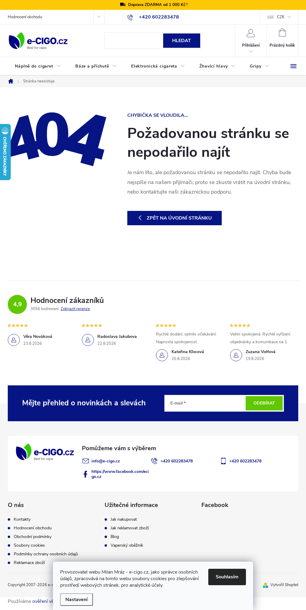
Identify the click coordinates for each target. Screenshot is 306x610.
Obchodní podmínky (32, 536)
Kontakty (22, 519)
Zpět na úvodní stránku (179, 218)
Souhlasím (227, 577)
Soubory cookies (29, 545)
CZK (280, 17)
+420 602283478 (176, 461)
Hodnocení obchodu (25, 17)
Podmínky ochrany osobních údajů (46, 554)
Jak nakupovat (124, 519)
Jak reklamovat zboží (130, 528)
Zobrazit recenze (75, 309)
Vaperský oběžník (127, 545)
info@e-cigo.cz (105, 461)
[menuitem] (38, 66)
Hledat (181, 40)
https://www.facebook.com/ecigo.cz (120, 474)
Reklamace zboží (29, 562)
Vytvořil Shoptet (284, 585)
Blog (115, 536)
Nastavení (76, 599)
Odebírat (264, 403)
